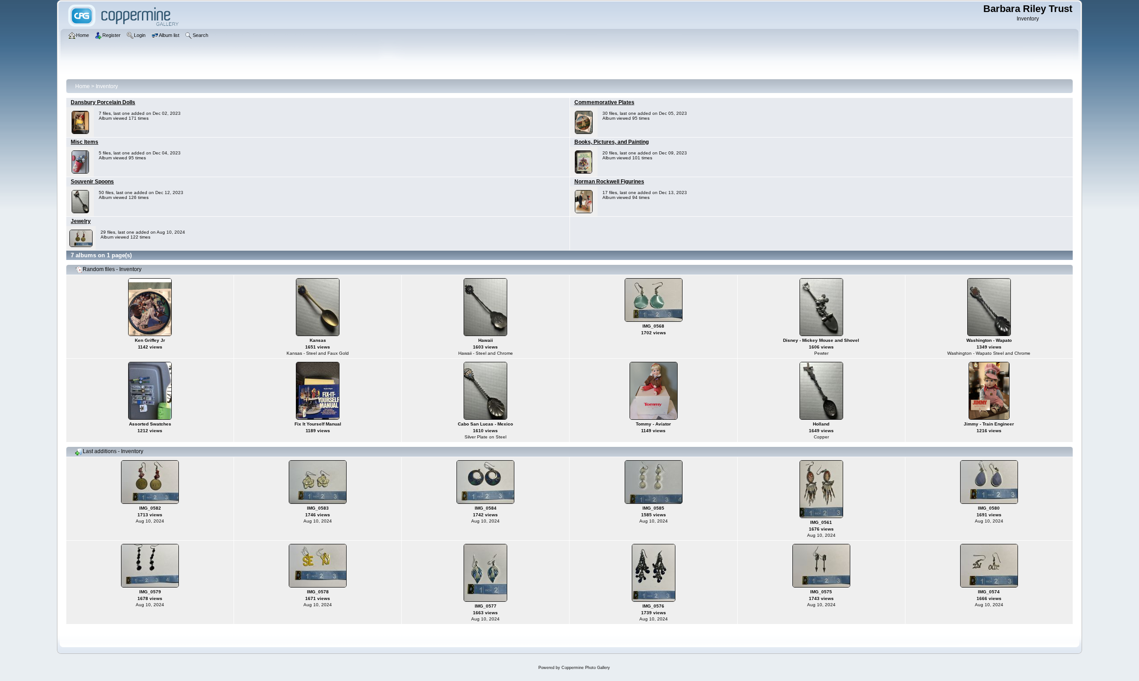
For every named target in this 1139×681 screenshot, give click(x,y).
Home (82, 86)
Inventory (107, 86)
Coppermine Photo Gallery (585, 667)
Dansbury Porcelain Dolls (103, 102)
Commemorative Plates (604, 102)
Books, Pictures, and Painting (611, 142)
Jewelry (81, 221)
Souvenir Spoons (92, 181)
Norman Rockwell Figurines (609, 181)
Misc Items (84, 142)
